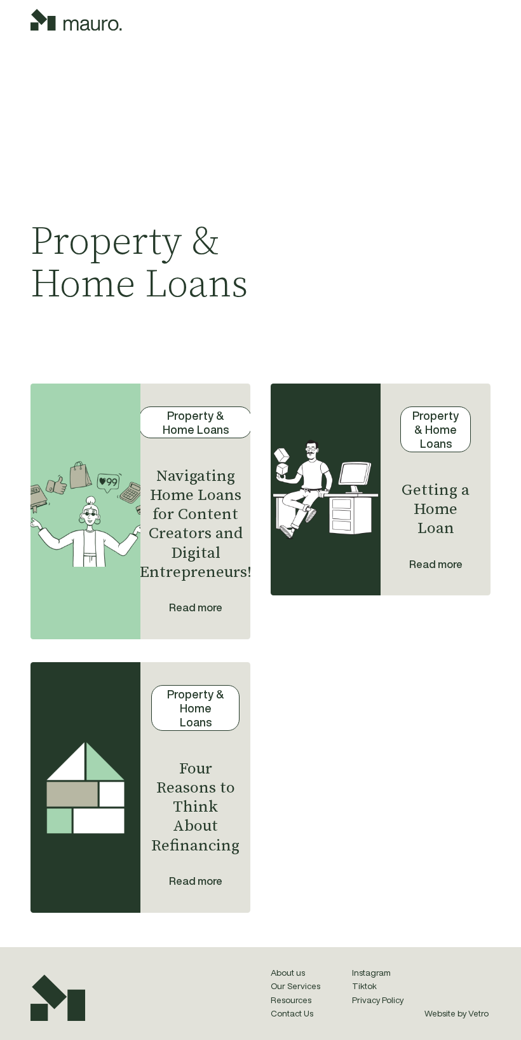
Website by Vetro (456, 1013)
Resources (291, 999)
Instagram (371, 972)
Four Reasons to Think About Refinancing (195, 807)
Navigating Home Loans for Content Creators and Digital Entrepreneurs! (195, 524)
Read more (195, 607)
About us (288, 972)
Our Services (295, 985)
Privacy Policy (377, 999)
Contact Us (292, 1013)
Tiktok (364, 985)
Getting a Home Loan (436, 509)
